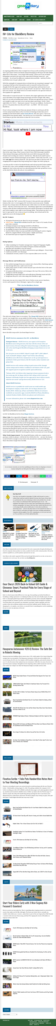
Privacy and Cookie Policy (43, 1021)
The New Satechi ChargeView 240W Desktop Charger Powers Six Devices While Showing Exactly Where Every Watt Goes (33, 864)
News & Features (33, 531)
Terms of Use (48, 1023)
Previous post (24, 482)
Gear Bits (6, 882)
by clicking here (31, 558)
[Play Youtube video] (28, 134)
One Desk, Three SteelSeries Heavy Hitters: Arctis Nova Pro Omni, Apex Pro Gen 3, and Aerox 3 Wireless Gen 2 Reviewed (32, 740)
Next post (33, 482)
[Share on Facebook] (7, 476)
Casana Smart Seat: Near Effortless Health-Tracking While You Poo (28, 968)
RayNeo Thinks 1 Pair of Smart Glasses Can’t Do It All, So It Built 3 (28, 823)
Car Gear (26, 16)
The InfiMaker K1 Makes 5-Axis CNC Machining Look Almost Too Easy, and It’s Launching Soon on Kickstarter (32, 848)
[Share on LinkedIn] (19, 476)
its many (26, 113)
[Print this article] (37, 476)
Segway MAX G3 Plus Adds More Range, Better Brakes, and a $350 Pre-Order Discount (32, 872)
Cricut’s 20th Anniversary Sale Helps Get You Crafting (25, 840)
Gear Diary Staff (12, 39)
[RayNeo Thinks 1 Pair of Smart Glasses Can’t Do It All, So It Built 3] (7, 827)
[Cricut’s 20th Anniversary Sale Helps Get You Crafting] (7, 843)
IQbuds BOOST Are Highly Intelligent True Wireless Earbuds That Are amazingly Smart (8, 536)
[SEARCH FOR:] (45, 23)
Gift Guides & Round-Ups (39, 20)
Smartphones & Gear (9, 16)
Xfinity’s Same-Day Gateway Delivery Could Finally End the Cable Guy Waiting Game (31, 984)
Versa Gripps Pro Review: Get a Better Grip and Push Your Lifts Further (29, 732)
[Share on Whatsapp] (43, 476)
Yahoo (31, 38)
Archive (31, 1024)
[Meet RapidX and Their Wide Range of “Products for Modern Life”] (34, 529)
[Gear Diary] (28, 5)
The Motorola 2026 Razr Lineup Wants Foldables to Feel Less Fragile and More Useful (47, 537)
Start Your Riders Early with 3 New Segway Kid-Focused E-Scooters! (25, 904)
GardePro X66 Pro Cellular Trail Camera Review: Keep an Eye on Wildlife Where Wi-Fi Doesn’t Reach (32, 692)
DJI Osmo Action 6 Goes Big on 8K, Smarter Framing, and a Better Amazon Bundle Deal (32, 815)
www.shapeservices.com (35, 398)
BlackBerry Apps (12, 38)
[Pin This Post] (25, 476)
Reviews (5, 531)
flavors (31, 113)
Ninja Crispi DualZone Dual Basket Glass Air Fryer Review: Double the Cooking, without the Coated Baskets (32, 700)
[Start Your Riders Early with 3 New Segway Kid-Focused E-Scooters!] (28, 900)
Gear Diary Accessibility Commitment (37, 1023)
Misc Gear (22, 20)
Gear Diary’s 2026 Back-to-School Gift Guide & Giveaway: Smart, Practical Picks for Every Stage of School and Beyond (27, 587)
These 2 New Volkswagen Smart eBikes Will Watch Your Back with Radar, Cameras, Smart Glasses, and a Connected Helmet (31, 856)
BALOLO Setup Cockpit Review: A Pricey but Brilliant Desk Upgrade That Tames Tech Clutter (32, 676)
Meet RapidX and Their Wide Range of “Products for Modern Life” (34, 535)
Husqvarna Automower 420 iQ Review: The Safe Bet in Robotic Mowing (27, 650)
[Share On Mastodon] (49, 476)
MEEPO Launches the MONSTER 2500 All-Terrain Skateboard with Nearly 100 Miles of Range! (32, 960)
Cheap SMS (17, 222)
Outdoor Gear (42, 16)
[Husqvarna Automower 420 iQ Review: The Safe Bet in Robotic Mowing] (28, 646)
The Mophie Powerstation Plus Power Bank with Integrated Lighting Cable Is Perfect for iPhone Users (21, 536)
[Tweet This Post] (13, 476)
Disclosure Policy (33, 1021)
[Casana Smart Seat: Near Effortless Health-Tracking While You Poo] (7, 971)
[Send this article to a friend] (31, 476)
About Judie (30, 1020)
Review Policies (46, 1020)
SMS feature (49, 320)
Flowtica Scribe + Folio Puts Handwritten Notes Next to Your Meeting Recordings (27, 780)
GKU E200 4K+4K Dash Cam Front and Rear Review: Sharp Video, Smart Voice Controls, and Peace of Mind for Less (32, 708)
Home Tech (19, 16)
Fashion (28, 20)
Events (43, 533)
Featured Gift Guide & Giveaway (11, 563)
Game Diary (14, 20)
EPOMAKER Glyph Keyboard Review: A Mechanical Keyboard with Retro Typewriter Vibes (32, 716)
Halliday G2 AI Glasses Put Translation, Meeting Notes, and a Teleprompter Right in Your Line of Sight (33, 976)
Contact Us (36, 1024)
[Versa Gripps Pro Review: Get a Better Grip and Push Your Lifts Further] (7, 735)
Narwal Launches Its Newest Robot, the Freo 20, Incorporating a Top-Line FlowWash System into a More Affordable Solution (31, 936)
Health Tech (33, 16)
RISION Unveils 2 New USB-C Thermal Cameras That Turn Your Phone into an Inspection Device (32, 944)
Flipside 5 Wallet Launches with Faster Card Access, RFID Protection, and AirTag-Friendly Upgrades (33, 992)
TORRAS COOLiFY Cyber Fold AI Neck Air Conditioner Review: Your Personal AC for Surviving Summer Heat (31, 684)
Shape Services (29, 414)
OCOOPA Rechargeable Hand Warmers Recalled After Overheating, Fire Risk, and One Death (32, 952)
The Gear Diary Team (38, 1020)
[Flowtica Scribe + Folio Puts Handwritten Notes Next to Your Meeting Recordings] (28, 775)
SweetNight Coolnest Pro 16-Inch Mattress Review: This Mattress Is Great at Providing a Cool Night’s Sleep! (33, 832)
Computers (6, 20)
